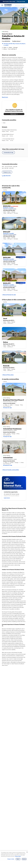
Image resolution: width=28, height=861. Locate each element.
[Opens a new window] (21, 9)
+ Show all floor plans (8, 375)
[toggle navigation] (2, 5)
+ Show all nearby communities (10, 470)
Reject (18, 859)
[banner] (14, 1)
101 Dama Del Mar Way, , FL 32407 (15, 44)
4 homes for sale (7, 407)
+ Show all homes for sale (9, 294)
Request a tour (7, 172)
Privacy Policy (18, 856)
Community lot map (8, 152)
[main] (14, 434)
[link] (14, 18)
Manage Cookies (10, 859)
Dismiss (24, 859)
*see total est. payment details (9, 208)
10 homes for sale (7, 465)
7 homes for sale (7, 436)
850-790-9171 (6, 175)
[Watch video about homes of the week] (14, 105)
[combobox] (20, 5)
